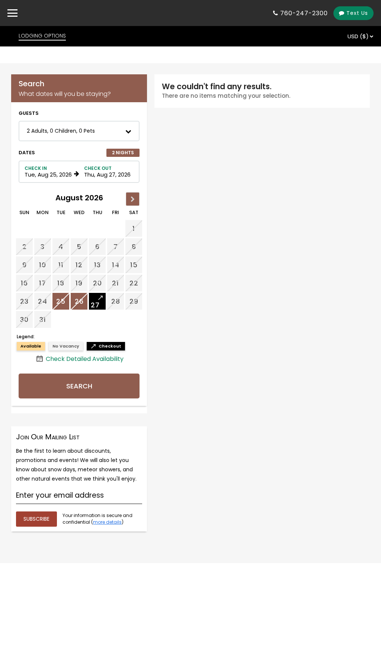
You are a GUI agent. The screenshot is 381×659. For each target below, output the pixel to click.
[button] (79, 131)
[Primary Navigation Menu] (12, 13)
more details (107, 522)
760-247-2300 (304, 13)
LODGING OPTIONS (42, 35)
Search (79, 386)
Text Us (356, 13)
